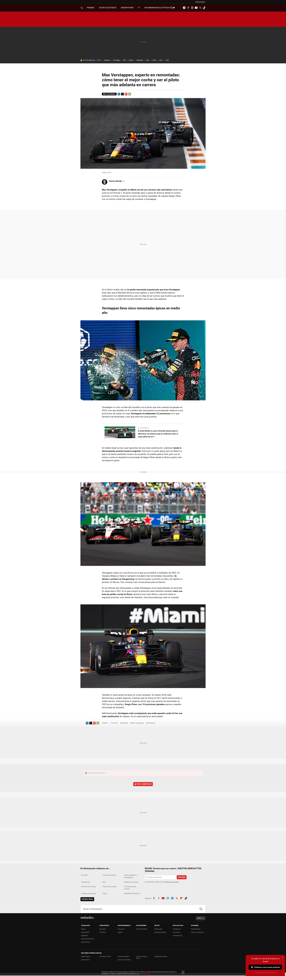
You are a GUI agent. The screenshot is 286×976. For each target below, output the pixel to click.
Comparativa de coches (130, 888)
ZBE (124, 60)
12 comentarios (110, 94)
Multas (131, 60)
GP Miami (151, 723)
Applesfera (84, 935)
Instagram (192, 7)
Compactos (85, 882)
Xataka (83, 929)
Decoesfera (176, 932)
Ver (144, 784)
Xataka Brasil (85, 960)
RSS (177, 898)
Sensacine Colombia (124, 960)
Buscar (201, 909)
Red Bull (125, 723)
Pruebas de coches (131, 882)
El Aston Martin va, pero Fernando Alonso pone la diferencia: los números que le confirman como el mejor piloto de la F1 (158, 434)
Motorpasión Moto (160, 932)
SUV (104, 882)
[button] (116, 181)
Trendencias (177, 929)
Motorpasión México (160, 956)
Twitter (200, 7)
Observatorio (127, 8)
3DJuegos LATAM (105, 956)
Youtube (196, 7)
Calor (147, 60)
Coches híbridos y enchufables (130, 876)
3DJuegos (102, 929)
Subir (199, 918)
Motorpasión (158, 929)
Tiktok (204, 7)
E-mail (129, 94)
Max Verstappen (138, 723)
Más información (145, 973)
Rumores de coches (88, 887)
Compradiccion (177, 935)
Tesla (167, 60)
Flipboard (126, 94)
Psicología (116, 60)
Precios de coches (109, 887)
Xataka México (85, 956)
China (154, 60)
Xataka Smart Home (87, 939)
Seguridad (139, 60)
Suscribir (181, 877)
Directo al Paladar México (141, 957)
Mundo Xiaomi (85, 942)
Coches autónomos (88, 893)
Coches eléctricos (109, 875)
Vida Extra (102, 932)
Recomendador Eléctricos (157, 8)
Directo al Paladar (141, 929)
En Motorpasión (143, 428)
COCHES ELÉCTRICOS (107, 8)
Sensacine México (123, 956)
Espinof (120, 932)
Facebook (188, 7)
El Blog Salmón (195, 929)
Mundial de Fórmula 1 (132, 893)
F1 (139, 8)
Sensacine (121, 929)
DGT (99, 60)
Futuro (105, 893)
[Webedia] (200, 1)
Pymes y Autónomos (197, 932)
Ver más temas (87, 899)
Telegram (184, 7)
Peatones (107, 60)
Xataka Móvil (85, 932)
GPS (160, 60)
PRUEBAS (90, 8)
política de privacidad (172, 882)
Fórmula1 (114, 723)
